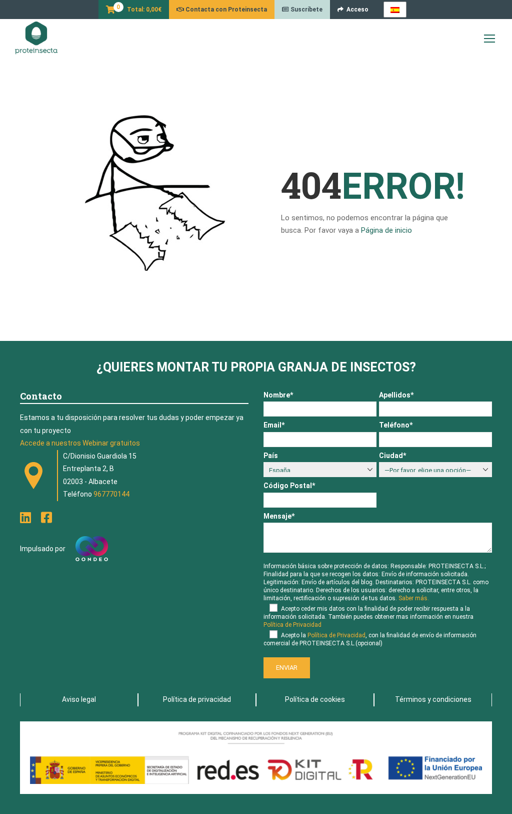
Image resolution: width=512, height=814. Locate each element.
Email (274, 425)
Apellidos (396, 395)
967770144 (112, 494)
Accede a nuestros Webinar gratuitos (80, 443)
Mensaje (279, 516)
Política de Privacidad (293, 624)
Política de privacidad (197, 699)
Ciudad (392, 456)
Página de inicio (386, 230)
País (271, 456)
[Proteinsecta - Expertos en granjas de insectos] (36, 38)
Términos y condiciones (433, 699)
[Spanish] (395, 9)
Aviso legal (79, 699)
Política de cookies (315, 699)
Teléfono (395, 425)
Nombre (278, 395)
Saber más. (413, 598)
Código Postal (289, 486)
